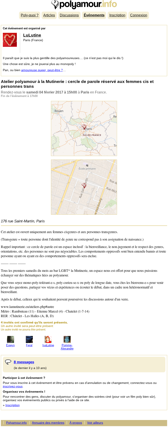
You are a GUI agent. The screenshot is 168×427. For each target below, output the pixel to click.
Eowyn (10, 345)
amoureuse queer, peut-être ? (42, 70)
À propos (76, 422)
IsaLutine (48, 345)
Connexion (138, 15)
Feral (29, 345)
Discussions (69, 15)
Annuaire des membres (48, 422)
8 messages (24, 362)
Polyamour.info (84, 4)
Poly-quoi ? (29, 15)
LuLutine (32, 35)
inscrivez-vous (13, 386)
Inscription (117, 15)
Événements (94, 15)
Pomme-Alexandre (67, 347)
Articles (49, 15)
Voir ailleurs (95, 422)
